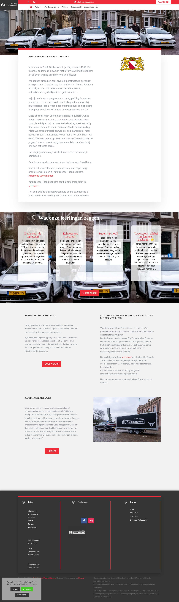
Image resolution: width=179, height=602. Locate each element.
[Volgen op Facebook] (28, 2)
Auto (37, 7)
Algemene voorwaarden (41, 175)
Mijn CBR (134, 513)
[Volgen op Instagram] (34, 2)
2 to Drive (134, 516)
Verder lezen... (22, 595)
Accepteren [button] (27, 589)
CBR (132, 509)
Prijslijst (51, 450)
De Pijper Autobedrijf (138, 520)
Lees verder (52, 363)
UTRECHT (34, 185)
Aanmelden (163, 2)
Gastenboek (75, 7)
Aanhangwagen (52, 7)
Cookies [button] (15, 589)
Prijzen (65, 7)
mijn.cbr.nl (126, 357)
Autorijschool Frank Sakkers (44, 578)
